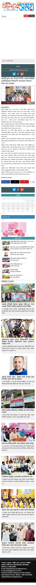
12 (13, 206)
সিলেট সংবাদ (9, 61)
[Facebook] (18, 74)
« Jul (2, 220)
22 (27, 208)
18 (8, 208)
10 (3, 206)
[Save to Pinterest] (24, 181)
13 (18, 206)
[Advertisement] (18, 39)
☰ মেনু (4, 16)
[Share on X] (15, 181)
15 (27, 206)
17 (3, 208)
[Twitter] (14, 74)
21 (22, 208)
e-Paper (32, 16)
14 (22, 206)
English (26, 16)
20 (18, 208)
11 (8, 206)
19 (13, 208)
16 (32, 206)
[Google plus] (22, 74)
